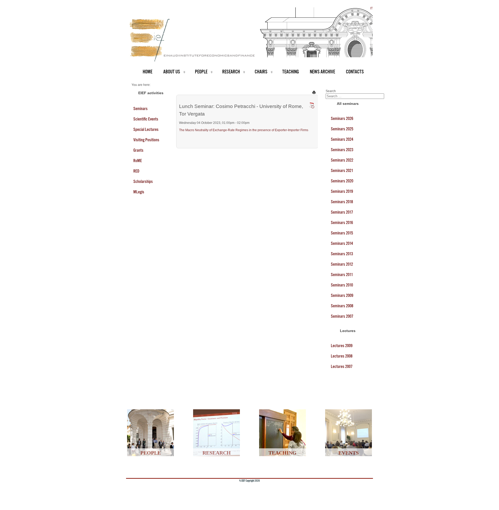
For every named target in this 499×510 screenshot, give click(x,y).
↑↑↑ (360, 489)
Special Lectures (146, 129)
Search (331, 91)
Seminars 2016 (342, 222)
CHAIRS (261, 71)
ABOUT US (171, 71)
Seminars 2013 (342, 253)
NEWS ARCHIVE (322, 71)
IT (371, 8)
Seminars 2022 (342, 160)
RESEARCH (231, 71)
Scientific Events (145, 119)
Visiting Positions (146, 139)
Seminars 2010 (342, 285)
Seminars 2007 (342, 316)
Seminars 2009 (342, 295)
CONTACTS (355, 71)
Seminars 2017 (342, 212)
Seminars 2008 (342, 305)
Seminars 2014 (342, 243)
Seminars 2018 (342, 201)
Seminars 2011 (342, 274)
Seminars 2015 (342, 233)
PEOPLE (201, 71)
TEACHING (290, 71)
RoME (137, 160)
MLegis (138, 191)
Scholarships (143, 181)
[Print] (314, 92)
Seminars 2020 (342, 180)
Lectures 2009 (341, 345)
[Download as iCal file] (311, 105)
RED (136, 171)
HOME (147, 71)
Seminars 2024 (342, 139)
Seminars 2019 (342, 191)
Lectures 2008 (341, 356)
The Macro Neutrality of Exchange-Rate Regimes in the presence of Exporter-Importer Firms (243, 130)
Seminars (140, 108)
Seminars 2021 (342, 170)
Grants (138, 150)
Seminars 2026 (342, 118)
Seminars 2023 (342, 149)
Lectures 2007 (341, 366)
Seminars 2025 (342, 128)
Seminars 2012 (342, 264)
